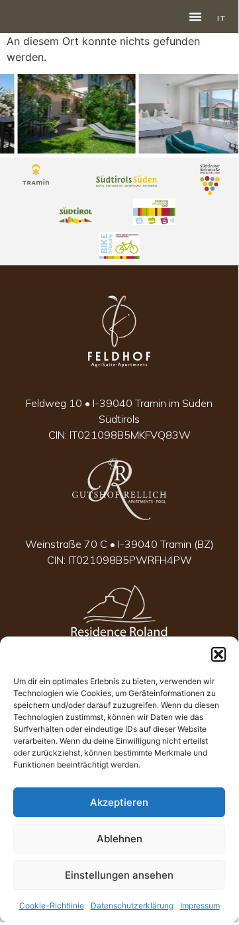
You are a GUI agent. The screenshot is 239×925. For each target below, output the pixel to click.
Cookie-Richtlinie (51, 905)
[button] (218, 654)
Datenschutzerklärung (132, 905)
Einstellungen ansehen (119, 875)
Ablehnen (119, 838)
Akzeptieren (119, 802)
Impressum (200, 905)
